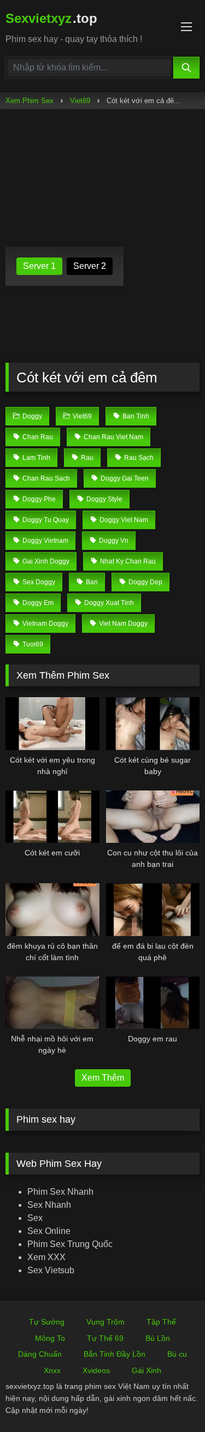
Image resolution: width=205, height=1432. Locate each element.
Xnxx (52, 1370)
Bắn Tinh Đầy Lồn (114, 1354)
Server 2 (89, 266)
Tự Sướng (47, 1321)
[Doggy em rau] (153, 1002)
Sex (35, 1218)
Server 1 (39, 266)
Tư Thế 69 (105, 1338)
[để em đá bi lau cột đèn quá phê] (153, 909)
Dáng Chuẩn (40, 1354)
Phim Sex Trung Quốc (70, 1244)
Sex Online (49, 1231)
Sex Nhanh (49, 1204)
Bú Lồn (157, 1338)
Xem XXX (46, 1257)
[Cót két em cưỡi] (52, 816)
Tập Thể (161, 1321)
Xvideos (96, 1370)
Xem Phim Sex (29, 101)
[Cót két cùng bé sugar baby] (153, 723)
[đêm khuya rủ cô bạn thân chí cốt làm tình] (52, 909)
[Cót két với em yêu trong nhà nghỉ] (52, 723)
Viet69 (80, 101)
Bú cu (177, 1354)
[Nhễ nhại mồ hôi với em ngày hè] (52, 1002)
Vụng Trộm (105, 1321)
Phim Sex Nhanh (60, 1191)
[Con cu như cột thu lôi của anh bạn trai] (153, 816)
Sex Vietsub (50, 1270)
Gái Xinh (146, 1370)
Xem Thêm (102, 1077)
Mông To (50, 1338)
